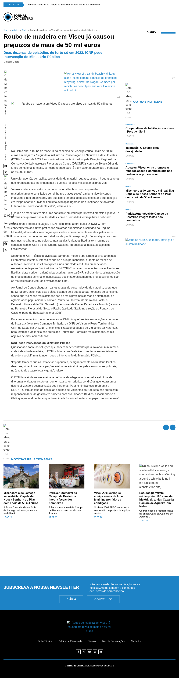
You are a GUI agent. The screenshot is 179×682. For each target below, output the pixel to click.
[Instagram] (84, 652)
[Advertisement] (89, 556)
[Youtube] (89, 652)
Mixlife (111, 666)
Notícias (15, 30)
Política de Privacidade (70, 641)
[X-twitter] (95, 652)
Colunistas (130, 124)
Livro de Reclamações (113, 641)
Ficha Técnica (45, 641)
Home (6, 30)
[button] (5, 166)
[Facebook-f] (78, 652)
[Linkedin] (100, 652)
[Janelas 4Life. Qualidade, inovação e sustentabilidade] (151, 244)
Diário (24, 30)
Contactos (136, 641)
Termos (92, 641)
